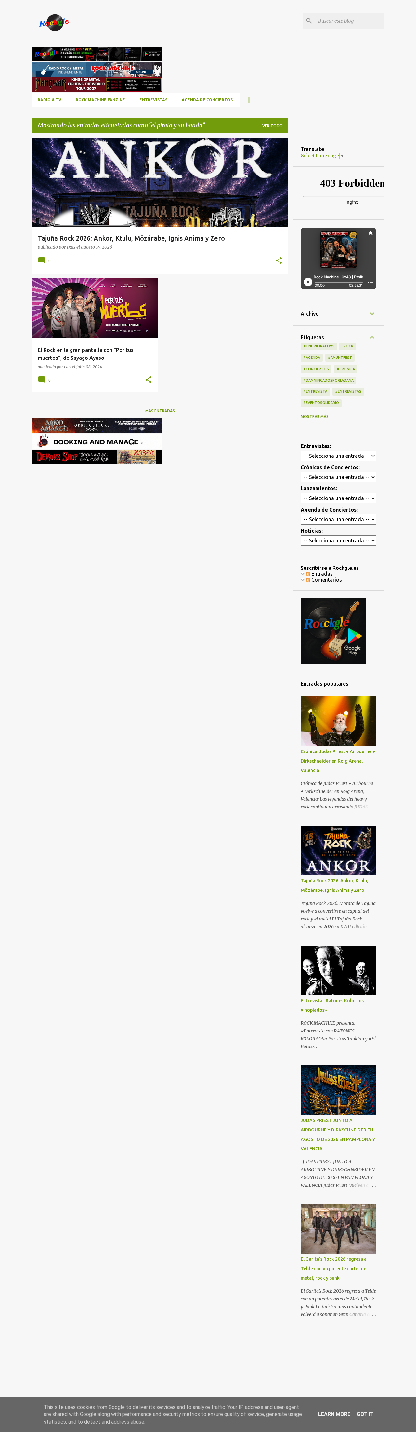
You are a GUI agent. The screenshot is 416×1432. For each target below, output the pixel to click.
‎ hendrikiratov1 (318, 346)
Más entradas (160, 411)
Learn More (334, 1414)
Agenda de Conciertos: (329, 509)
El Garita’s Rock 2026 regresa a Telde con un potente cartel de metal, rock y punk (334, 1269)
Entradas (321, 574)
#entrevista (315, 391)
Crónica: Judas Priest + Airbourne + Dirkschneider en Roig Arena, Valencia (338, 761)
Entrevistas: (316, 446)
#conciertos (316, 369)
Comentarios (326, 580)
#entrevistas (348, 391)
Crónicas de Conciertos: (330, 467)
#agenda (311, 357)
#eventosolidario (321, 403)
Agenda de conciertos (207, 100)
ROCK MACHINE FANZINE (100, 100)
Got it (365, 1414)
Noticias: (312, 531)
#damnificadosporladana (328, 380)
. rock (347, 346)
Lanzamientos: (319, 488)
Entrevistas (153, 100)
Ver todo (272, 126)
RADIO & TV (49, 100)
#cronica (346, 369)
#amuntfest (340, 357)
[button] (279, 261)
